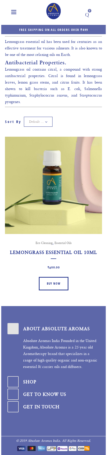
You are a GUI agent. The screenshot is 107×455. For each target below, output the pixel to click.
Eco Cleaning (44, 243)
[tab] (53, 328)
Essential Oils (63, 243)
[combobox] (38, 122)
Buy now (53, 283)
